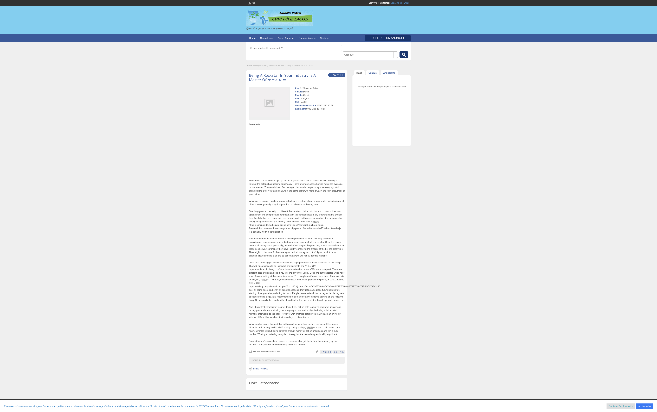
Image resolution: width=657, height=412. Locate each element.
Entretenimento (307, 38)
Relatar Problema (260, 369)
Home (252, 38)
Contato (324, 38)
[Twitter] (253, 2)
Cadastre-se (396, 3)
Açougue (257, 65)
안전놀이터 (326, 352)
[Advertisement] (297, 151)
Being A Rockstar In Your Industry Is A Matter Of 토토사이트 (282, 77)
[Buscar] (404, 54)
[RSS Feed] (249, 2)
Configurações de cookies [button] (621, 406)
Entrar (406, 3)
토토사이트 (338, 352)
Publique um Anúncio (387, 38)
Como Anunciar (286, 38)
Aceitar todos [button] (644, 406)
